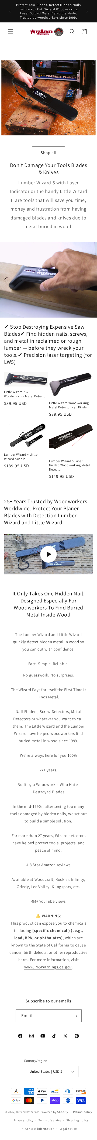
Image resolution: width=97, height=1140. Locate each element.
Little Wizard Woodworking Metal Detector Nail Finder (69, 405)
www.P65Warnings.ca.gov (48, 966)
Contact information (39, 1129)
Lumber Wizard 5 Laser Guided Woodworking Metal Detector (69, 465)
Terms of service (50, 1120)
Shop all (49, 152)
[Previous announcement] (10, 11)
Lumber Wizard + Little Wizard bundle (20, 456)
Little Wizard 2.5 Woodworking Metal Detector (25, 394)
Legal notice (68, 1129)
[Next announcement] (87, 11)
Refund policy (82, 1112)
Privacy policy (23, 1120)
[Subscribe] (75, 1015)
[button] (11, 32)
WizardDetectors (28, 1112)
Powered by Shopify (54, 1112)
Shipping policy (77, 1120)
